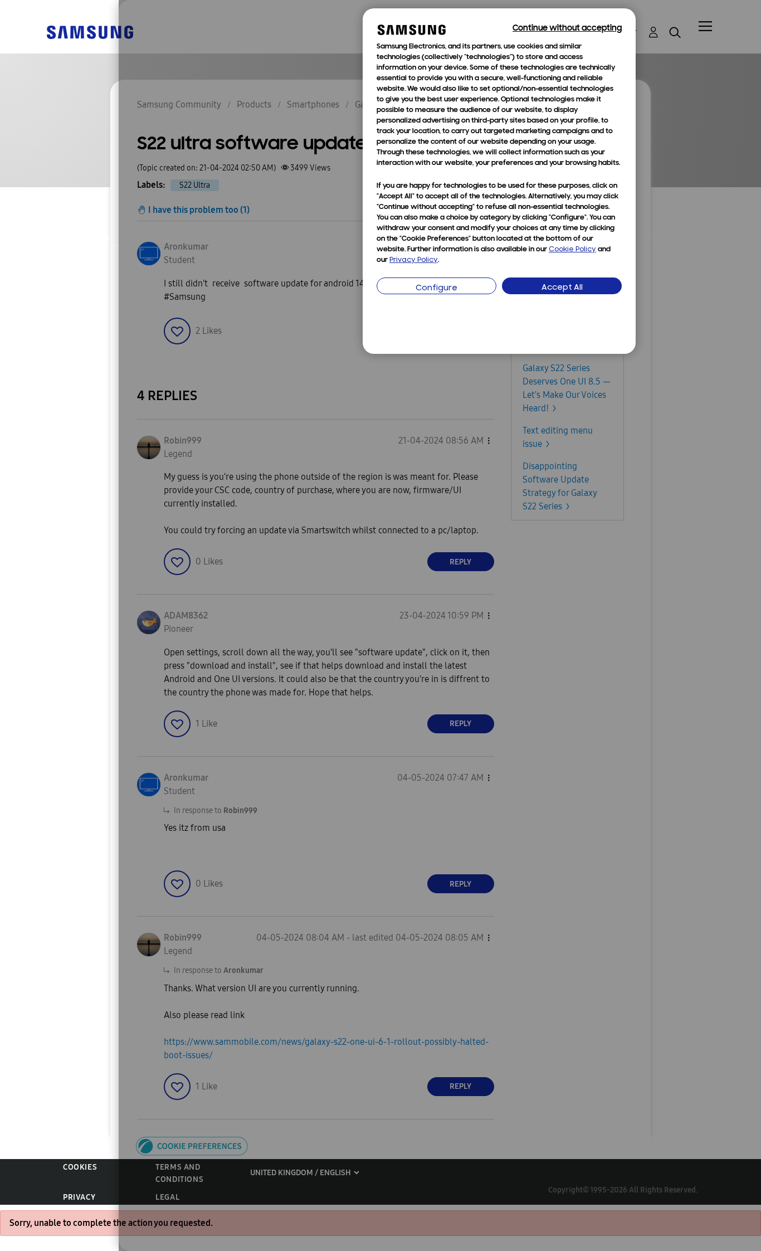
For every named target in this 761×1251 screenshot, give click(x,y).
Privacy (79, 1197)
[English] (89, 31)
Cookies (80, 1167)
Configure (436, 288)
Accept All (562, 288)
